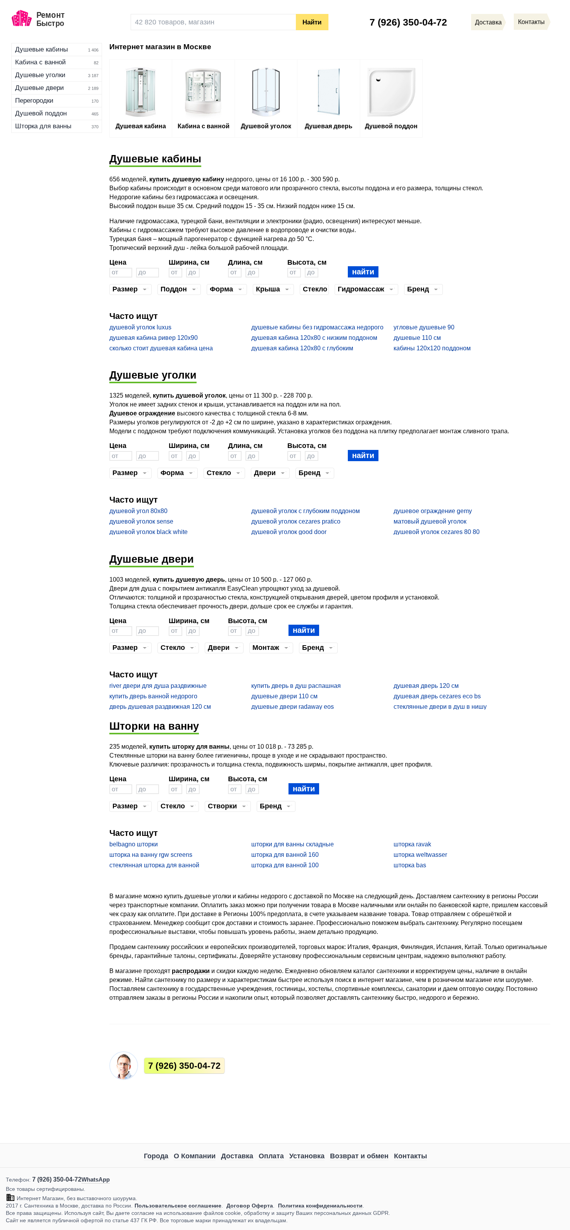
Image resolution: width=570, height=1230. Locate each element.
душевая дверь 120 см (426, 685)
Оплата (271, 1156)
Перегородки (34, 100)
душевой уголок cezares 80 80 (437, 532)
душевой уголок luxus (140, 327)
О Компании (195, 1156)
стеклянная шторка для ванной (154, 865)
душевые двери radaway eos (292, 706)
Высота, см (306, 262)
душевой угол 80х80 (138, 511)
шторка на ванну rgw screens (150, 854)
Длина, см (245, 262)
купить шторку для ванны (189, 746)
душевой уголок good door (288, 532)
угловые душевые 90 (424, 327)
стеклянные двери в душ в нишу (440, 706)
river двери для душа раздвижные (158, 685)
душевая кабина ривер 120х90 (153, 337)
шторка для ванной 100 (285, 865)
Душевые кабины (41, 49)
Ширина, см (189, 262)
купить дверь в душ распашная (296, 685)
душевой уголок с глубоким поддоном (305, 511)
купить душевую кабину (186, 179)
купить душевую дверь (189, 579)
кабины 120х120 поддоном (432, 348)
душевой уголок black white (148, 532)
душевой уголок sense (141, 521)
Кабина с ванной (40, 62)
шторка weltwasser (420, 854)
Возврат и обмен (359, 1156)
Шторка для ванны (43, 126)
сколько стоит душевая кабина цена (161, 348)
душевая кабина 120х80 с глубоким (302, 348)
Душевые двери (39, 87)
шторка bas (410, 865)
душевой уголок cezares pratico (295, 521)
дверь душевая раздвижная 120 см (160, 706)
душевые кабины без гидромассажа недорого (317, 327)
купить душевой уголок (189, 395)
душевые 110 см (417, 337)
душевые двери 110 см (284, 696)
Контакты (410, 1156)
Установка (307, 1156)
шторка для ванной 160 (285, 854)
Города (156, 1156)
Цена (117, 262)
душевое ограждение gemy (433, 511)
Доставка (237, 1156)
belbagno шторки (133, 844)
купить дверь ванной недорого (153, 696)
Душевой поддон (41, 113)
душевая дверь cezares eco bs (437, 696)
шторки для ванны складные (292, 844)
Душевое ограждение (142, 413)
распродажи (191, 971)
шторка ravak (412, 844)
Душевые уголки (40, 75)
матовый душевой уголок (430, 521)
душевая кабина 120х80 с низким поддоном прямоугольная (314, 338)
